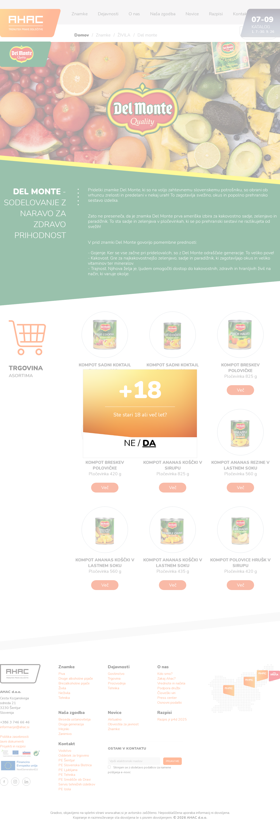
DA (149, 443)
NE (130, 443)
